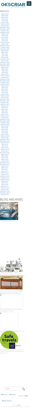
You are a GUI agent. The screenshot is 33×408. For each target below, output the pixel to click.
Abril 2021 (5, 112)
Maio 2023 (5, 71)
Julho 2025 (5, 35)
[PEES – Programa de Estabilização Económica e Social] (11, 301)
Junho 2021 (4, 109)
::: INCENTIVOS (8, 359)
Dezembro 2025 (5, 27)
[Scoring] (13, 394)
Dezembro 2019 (5, 139)
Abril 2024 (5, 56)
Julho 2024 (5, 52)
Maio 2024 (5, 54)
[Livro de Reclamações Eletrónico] (7, 400)
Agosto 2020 (5, 126)
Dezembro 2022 (5, 79)
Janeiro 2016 (5, 189)
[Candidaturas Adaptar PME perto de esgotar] (9, 321)
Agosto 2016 (5, 181)
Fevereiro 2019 (4, 149)
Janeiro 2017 (5, 174)
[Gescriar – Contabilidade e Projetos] (13, 5)
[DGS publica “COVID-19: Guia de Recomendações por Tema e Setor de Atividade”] (11, 265)
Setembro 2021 (4, 104)
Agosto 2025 (5, 34)
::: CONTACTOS (8, 363)
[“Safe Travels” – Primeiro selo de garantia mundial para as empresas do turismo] (10, 339)
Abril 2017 (5, 169)
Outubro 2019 (5, 142)
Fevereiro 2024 (4, 59)
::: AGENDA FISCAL (9, 378)
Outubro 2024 (5, 47)
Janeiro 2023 (5, 77)
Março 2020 (4, 134)
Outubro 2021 (5, 102)
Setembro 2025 (4, 32)
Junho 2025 (4, 37)
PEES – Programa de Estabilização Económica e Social (11, 310)
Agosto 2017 (5, 166)
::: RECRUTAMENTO (10, 372)
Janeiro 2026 (5, 25)
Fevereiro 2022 (4, 96)
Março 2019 (4, 147)
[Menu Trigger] (29, 3)
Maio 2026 (5, 19)
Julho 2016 (5, 183)
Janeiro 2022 (5, 97)
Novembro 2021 (5, 101)
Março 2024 (4, 57)
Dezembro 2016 (5, 176)
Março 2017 (4, 171)
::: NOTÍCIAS (7, 361)
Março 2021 (4, 114)
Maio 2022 (5, 91)
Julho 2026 (5, 15)
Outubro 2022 (5, 82)
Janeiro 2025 (5, 44)
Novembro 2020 (5, 121)
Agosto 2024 (5, 51)
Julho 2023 (5, 69)
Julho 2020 (5, 127)
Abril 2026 (5, 20)
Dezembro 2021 (5, 99)
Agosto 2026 (5, 14)
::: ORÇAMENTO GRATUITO (12, 374)
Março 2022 (4, 94)
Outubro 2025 (5, 30)
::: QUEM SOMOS (9, 355)
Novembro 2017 (5, 164)
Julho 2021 (5, 107)
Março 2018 (4, 159)
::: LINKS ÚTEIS (8, 376)
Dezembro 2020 (5, 119)
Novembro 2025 (5, 29)
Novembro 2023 (5, 64)
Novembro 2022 (5, 81)
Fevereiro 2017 (4, 173)
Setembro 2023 (4, 66)
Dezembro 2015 (5, 191)
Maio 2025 (5, 39)
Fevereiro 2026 (4, 24)
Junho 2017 (4, 168)
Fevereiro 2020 (4, 136)
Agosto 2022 (5, 86)
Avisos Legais (27, 406)
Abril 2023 (5, 72)
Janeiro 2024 (5, 61)
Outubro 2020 (5, 122)
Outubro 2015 (5, 194)
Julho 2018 (5, 156)
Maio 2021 (5, 111)
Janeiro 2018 (5, 161)
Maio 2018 (5, 158)
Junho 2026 (4, 17)
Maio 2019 (5, 144)
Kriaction (18, 405)
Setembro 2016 (4, 179)
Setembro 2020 (4, 124)
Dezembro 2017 (5, 163)
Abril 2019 (5, 146)
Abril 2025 (5, 40)
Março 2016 (4, 186)
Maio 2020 (5, 131)
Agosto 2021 (5, 106)
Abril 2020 (5, 132)
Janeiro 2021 (5, 117)
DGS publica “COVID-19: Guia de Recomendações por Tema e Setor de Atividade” (12, 275)
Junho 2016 (4, 184)
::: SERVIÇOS (8, 357)
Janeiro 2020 (5, 137)
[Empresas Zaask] (23, 395)
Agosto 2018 (5, 154)
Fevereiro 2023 (4, 76)
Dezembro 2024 (5, 45)
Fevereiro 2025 (4, 42)
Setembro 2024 (4, 49)
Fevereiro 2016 (4, 188)
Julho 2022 (5, 87)
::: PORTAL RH (8, 370)
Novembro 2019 (5, 141)
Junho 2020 (4, 129)
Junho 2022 (4, 89)
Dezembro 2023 (5, 62)
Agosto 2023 (5, 67)
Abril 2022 (5, 92)
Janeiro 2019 (5, 151)
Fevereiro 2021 (4, 116)
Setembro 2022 (4, 84)
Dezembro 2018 (5, 153)
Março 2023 (4, 74)
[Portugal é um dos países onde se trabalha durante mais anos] (11, 283)
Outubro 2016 (5, 178)
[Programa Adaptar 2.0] (9, 211)
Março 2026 (4, 22)
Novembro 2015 (5, 193)
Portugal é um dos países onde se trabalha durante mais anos (11, 292)
